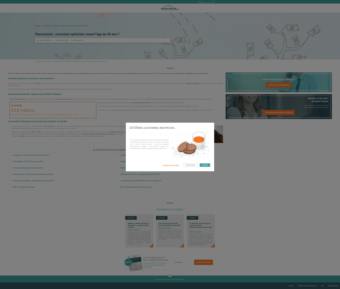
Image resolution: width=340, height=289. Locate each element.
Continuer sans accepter (171, 165)
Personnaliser (190, 165)
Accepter (205, 165)
